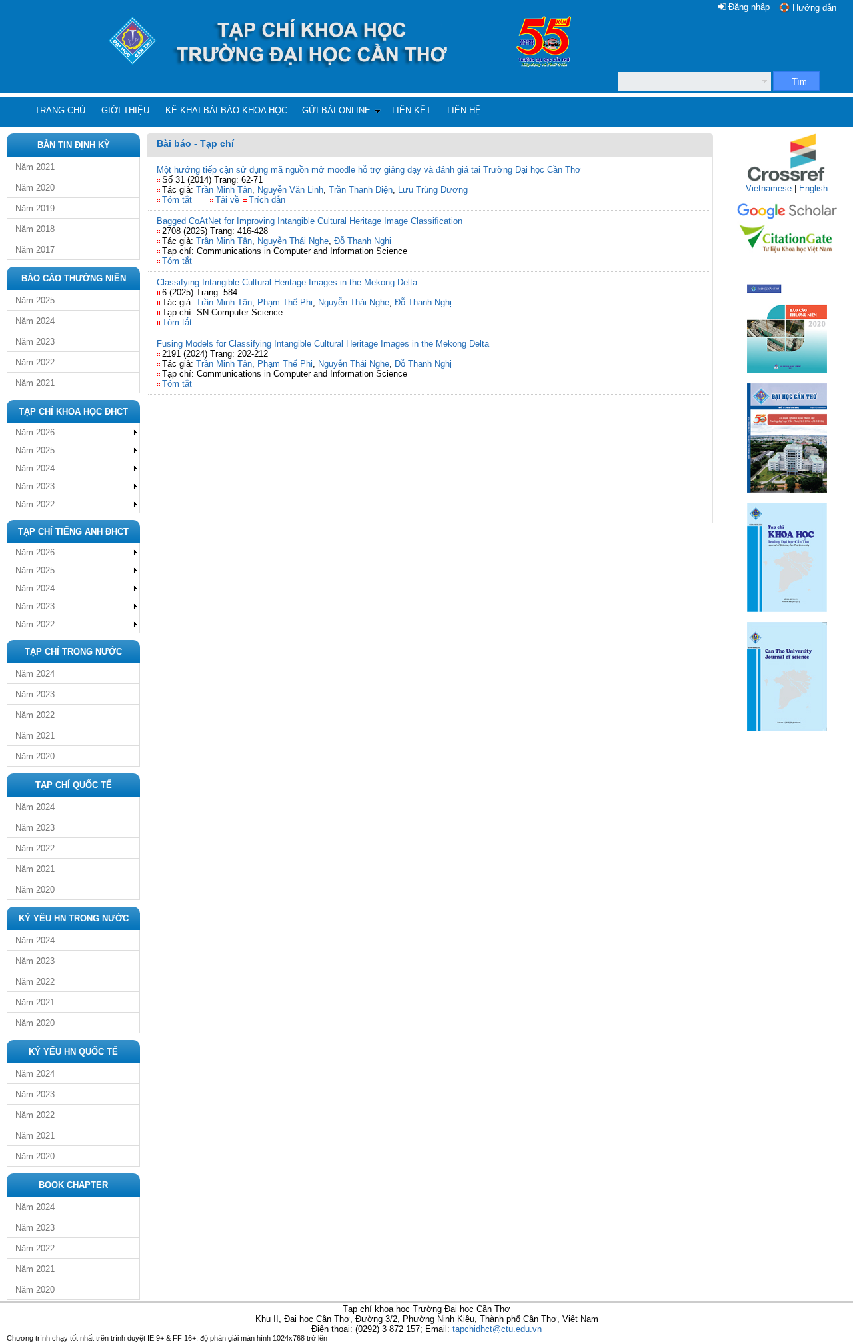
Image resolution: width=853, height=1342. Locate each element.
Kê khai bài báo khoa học (226, 110)
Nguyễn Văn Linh (290, 190)
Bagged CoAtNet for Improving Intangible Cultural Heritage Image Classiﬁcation (309, 221)
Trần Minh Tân (224, 190)
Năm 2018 (35, 229)
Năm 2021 (35, 167)
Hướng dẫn (814, 8)
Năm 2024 (35, 321)
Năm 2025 (35, 300)
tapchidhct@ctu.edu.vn (497, 1329)
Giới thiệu (125, 110)
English (813, 188)
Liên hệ (464, 110)
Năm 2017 (35, 250)
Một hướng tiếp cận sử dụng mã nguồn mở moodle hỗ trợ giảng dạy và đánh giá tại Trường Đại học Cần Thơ (369, 170)
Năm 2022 (35, 362)
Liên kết (411, 110)
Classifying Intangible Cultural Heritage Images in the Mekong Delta (287, 282)
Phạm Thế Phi (285, 302)
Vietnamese (769, 188)
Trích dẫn (267, 200)
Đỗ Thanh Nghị (362, 241)
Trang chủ (60, 110)
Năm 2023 (35, 342)
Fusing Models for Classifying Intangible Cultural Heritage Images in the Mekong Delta (323, 344)
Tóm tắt (177, 200)
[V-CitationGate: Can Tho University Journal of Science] (787, 257)
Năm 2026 (35, 432)
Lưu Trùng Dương (433, 190)
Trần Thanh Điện (361, 190)
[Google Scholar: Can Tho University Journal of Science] (787, 217)
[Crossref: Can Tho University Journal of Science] (787, 180)
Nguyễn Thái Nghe (293, 241)
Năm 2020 (35, 188)
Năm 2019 (35, 208)
